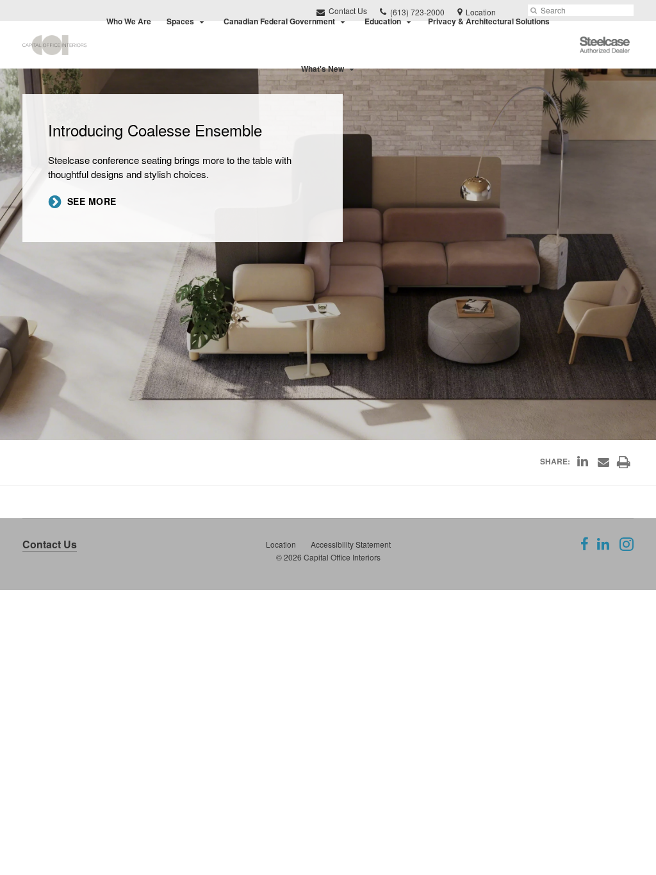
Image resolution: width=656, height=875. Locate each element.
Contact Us (49, 544)
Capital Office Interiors (342, 557)
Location (281, 544)
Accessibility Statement (351, 544)
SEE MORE (92, 201)
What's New (322, 68)
